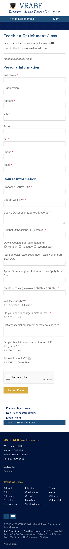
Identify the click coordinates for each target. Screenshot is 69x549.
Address (9, 100)
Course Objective (15, 199)
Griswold (29, 496)
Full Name (11, 75)
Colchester (9, 496)
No (19, 317)
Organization (11, 88)
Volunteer (24, 362)
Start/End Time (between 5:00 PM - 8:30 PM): (31, 288)
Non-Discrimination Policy (21, 412)
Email (8, 164)
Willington (54, 496)
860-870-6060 (19, 454)
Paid (10, 362)
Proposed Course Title (18, 187)
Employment (13, 417)
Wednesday (45, 246)
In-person (13, 305)
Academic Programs (22, 18)
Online (28, 305)
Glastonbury (31, 492)
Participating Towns (18, 408)
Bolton (7, 492)
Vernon (52, 492)
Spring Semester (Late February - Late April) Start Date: (33, 273)
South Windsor (33, 504)
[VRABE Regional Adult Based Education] (34, 8)
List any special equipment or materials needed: (32, 325)
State (7, 126)
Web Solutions (10, 544)
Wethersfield (55, 500)
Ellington (29, 488)
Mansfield (30, 500)
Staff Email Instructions (35, 531)
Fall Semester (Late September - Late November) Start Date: (33, 256)
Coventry (8, 500)
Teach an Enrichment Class (21, 422)
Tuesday (27, 246)
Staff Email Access (12, 531)
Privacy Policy (44, 534)
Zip (6, 139)
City (7, 113)
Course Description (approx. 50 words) (27, 212)
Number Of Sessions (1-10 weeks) (25, 230)
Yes (10, 317)
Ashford (8, 488)
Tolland (52, 488)
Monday (12, 246)
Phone (8, 152)
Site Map (44, 537)
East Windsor (11, 504)
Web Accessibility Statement (24, 537)
